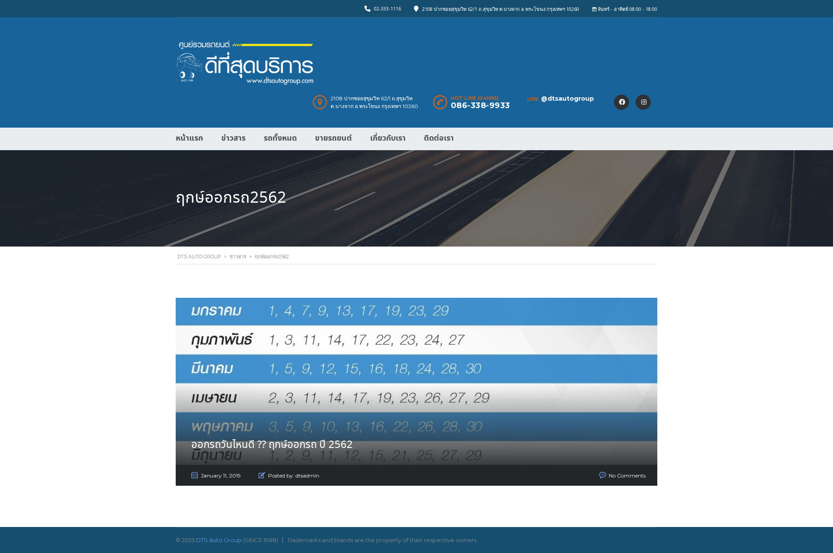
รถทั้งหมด (280, 138)
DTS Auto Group (219, 540)
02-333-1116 (387, 8)
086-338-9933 (480, 105)
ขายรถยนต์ (333, 138)
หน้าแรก (189, 138)
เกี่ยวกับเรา (388, 138)
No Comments (627, 475)
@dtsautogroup (567, 98)
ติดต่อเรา (439, 138)
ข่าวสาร (233, 138)
